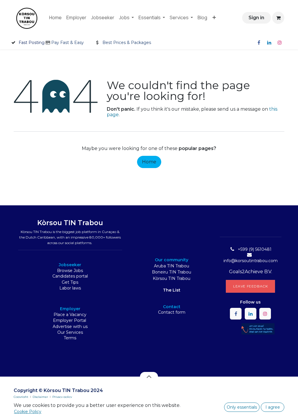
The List (171, 290)
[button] (149, 376)
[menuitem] (55, 18)
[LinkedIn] (269, 42)
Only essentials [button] (242, 407)
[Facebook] (258, 42)
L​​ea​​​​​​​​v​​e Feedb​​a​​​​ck (250, 286)
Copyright (21, 397)
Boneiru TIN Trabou (171, 272)
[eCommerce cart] (278, 18)
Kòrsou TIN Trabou (171, 278)
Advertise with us (70, 326)
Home (149, 162)
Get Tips (70, 282)
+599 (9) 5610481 (255, 249)
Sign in (256, 17)
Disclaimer (40, 397)
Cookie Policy (27, 411)
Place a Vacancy (70, 314)
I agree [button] (272, 407)
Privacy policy (62, 397)
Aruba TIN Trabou (171, 266)
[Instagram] (279, 42)
